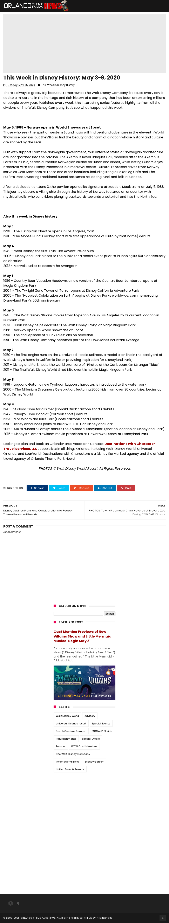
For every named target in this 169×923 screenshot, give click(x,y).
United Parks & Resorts (70, 769)
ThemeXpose (104, 917)
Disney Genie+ (94, 761)
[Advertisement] (84, 801)
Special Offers (91, 739)
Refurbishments (66, 739)
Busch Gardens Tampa (70, 731)
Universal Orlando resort (71, 723)
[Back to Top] (163, 918)
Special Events (101, 723)
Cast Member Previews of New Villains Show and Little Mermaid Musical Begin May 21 (82, 636)
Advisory (89, 716)
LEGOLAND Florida (101, 731)
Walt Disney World (67, 716)
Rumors (61, 746)
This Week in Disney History (58, 85)
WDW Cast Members (84, 746)
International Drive (68, 761)
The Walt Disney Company (73, 754)
